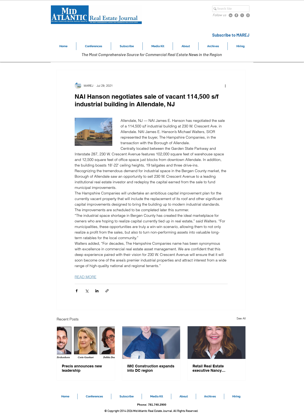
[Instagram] (248, 15)
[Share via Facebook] (77, 291)
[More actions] (225, 85)
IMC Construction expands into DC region (150, 368)
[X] (242, 15)
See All (241, 318)
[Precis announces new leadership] (86, 342)
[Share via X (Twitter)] (87, 291)
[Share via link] (107, 291)
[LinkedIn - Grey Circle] (230, 15)
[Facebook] (236, 15)
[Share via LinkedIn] (97, 291)
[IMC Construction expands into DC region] (151, 342)
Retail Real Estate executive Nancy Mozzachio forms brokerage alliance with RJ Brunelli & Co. (216, 368)
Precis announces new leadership (82, 368)
